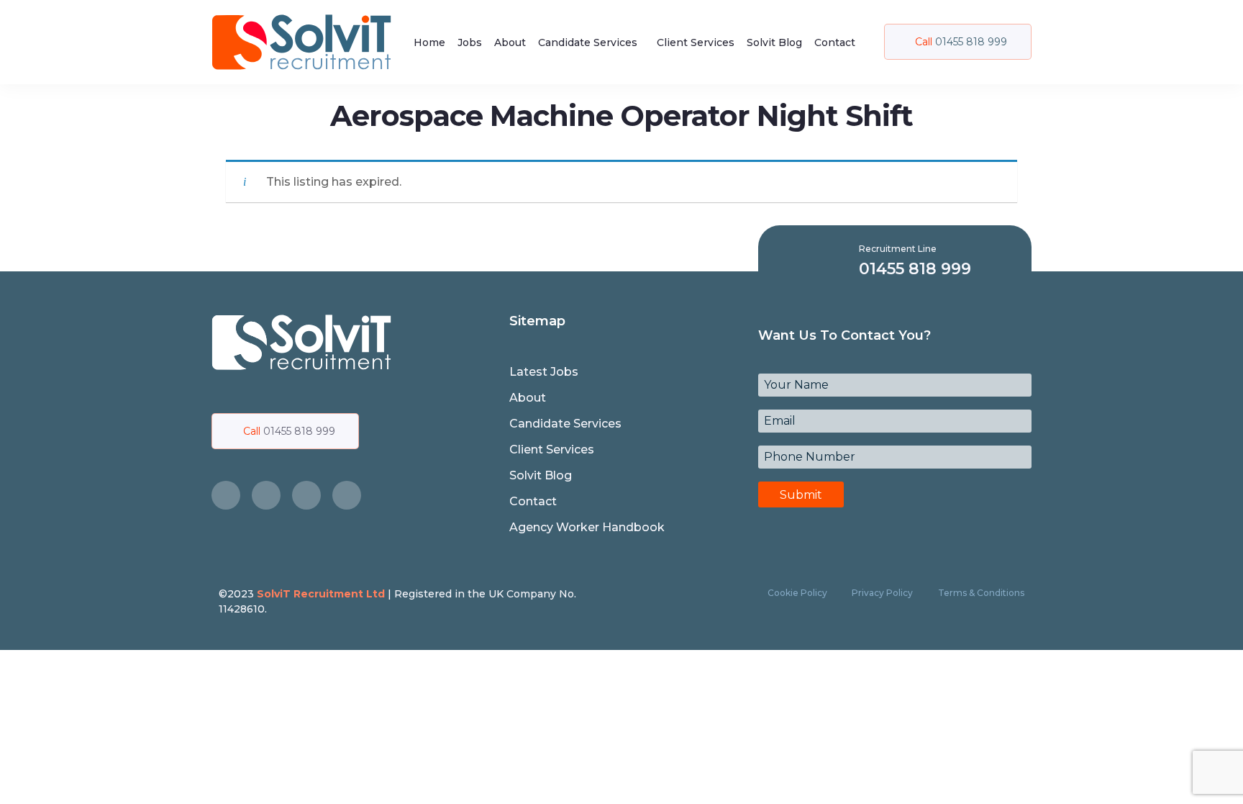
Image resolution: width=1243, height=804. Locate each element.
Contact (834, 42)
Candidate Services (587, 42)
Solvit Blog (774, 42)
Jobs (469, 42)
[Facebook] (225, 495)
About (510, 42)
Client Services (695, 42)
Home (429, 42)
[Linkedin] (346, 495)
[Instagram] (306, 495)
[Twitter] (266, 495)
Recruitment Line (898, 248)
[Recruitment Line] (838, 260)
